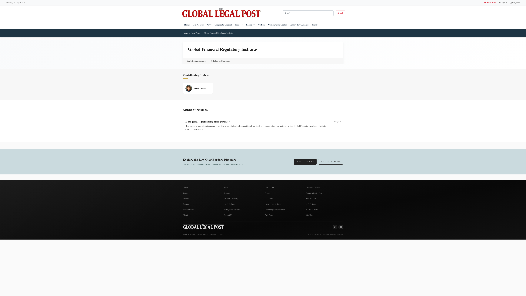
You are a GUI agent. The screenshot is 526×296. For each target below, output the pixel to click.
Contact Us (228, 215)
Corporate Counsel (223, 24)
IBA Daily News (312, 209)
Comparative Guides (277, 24)
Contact (220, 234)
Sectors (186, 204)
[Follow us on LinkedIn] (335, 227)
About (185, 215)
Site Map (309, 215)
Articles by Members (220, 61)
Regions (227, 193)
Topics (237, 24)
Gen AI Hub (198, 24)
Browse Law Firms (330, 161)
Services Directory (231, 198)
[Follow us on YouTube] (340, 227)
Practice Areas (311, 198)
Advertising (212, 234)
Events (315, 24)
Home (187, 24)
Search (340, 13)
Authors (261, 24)
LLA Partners (311, 204)
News (209, 24)
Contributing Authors (196, 61)
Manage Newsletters (232, 209)
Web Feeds (269, 215)
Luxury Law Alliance (299, 24)
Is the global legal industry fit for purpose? (207, 121)
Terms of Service (189, 234)
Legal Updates (229, 204)
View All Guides (305, 161)
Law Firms (195, 33)
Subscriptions (188, 209)
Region (249, 24)
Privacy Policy (202, 234)
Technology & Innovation (275, 209)
